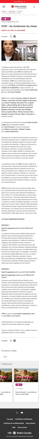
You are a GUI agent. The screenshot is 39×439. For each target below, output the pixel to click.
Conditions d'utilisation (23, 419)
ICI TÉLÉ (19, 11)
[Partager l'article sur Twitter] (11, 36)
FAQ (13, 427)
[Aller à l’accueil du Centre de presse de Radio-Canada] (18, 7)
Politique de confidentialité (14, 423)
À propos (10, 419)
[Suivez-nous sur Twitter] (17, 412)
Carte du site (22, 427)
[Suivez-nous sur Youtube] (21, 412)
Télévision (11, 11)
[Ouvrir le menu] (3, 6)
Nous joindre (30, 423)
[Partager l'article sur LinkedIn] (15, 36)
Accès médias (18, 1)
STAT (5, 357)
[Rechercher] (34, 6)
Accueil (3, 11)
